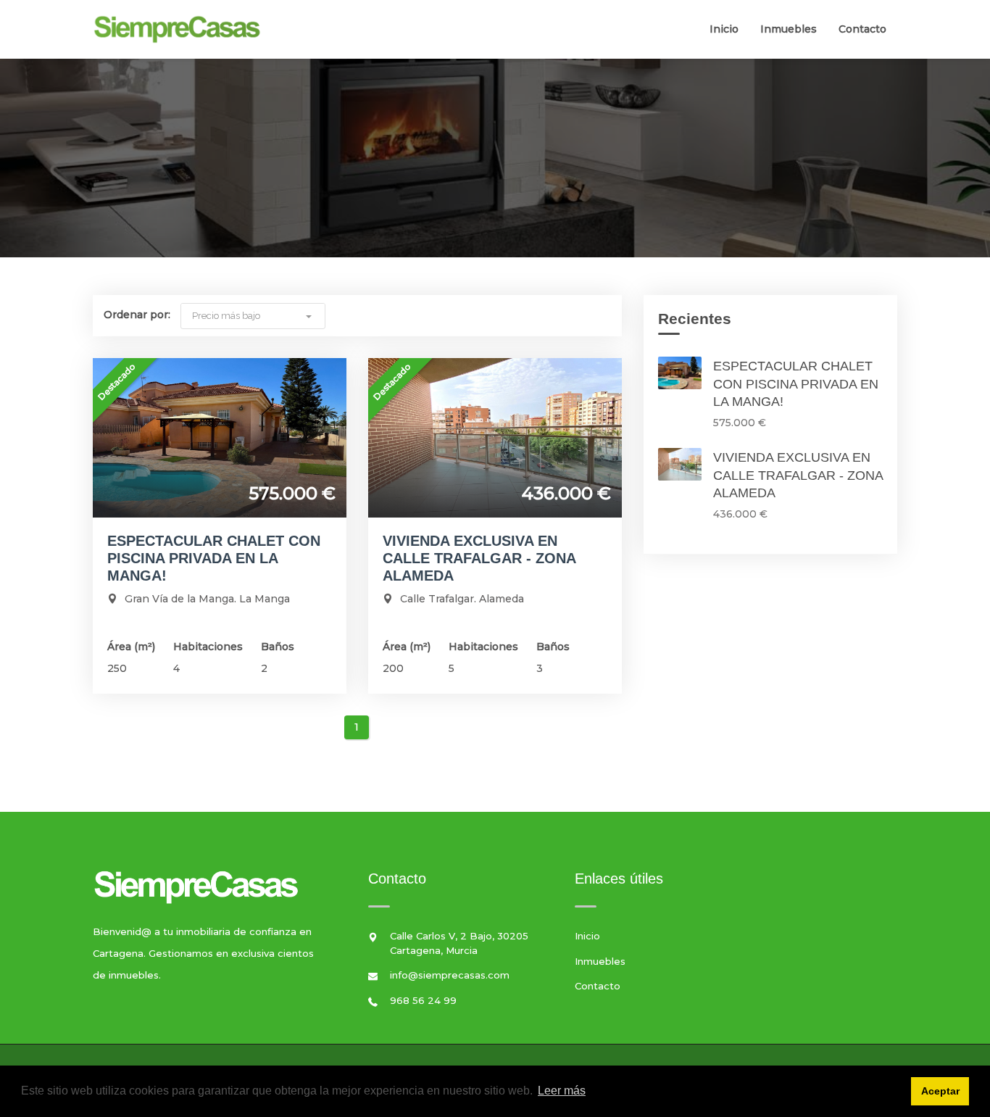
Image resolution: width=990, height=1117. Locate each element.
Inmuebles (788, 29)
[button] (253, 315)
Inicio (724, 29)
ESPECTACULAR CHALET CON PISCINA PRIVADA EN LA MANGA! (213, 558)
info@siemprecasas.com (449, 975)
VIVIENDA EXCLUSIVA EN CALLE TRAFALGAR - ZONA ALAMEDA (479, 558)
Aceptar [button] (940, 1091)
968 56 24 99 (423, 1000)
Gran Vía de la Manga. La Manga (207, 598)
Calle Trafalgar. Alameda (462, 598)
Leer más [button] (562, 1090)
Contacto (862, 29)
